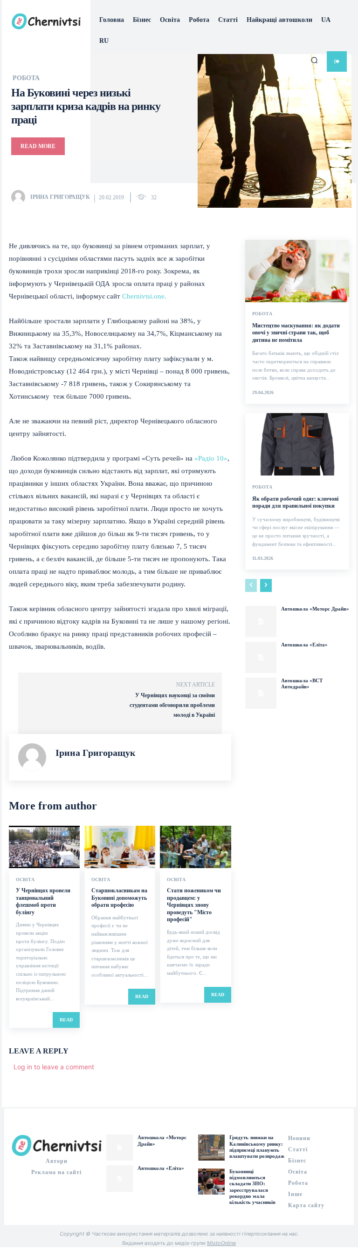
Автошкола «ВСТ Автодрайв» (302, 683)
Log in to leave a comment (54, 1067)
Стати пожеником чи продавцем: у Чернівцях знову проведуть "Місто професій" (194, 905)
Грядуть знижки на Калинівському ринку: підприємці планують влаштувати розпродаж (256, 1147)
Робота (262, 314)
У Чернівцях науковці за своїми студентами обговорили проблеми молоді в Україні (172, 705)
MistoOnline (221, 1243)
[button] (314, 60)
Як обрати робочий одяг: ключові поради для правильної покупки (295, 503)
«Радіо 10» (210, 458)
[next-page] (266, 585)
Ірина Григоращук (60, 197)
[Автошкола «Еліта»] (260, 657)
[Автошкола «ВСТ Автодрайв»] (260, 693)
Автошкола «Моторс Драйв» (315, 609)
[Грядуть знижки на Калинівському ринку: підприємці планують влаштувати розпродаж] (211, 1148)
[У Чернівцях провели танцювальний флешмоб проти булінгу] (44, 847)
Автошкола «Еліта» (304, 644)
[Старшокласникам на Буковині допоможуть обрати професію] (119, 847)
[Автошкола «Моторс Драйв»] (260, 621)
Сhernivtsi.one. (144, 296)
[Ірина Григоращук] (20, 197)
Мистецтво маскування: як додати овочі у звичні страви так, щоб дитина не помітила (296, 332)
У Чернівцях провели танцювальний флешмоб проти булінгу (43, 901)
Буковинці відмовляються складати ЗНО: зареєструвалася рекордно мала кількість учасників (252, 1187)
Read (66, 1019)
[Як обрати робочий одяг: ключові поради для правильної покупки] (297, 444)
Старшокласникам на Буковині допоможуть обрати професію (119, 897)
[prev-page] (251, 585)
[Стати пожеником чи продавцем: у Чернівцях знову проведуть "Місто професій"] (195, 847)
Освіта (25, 879)
